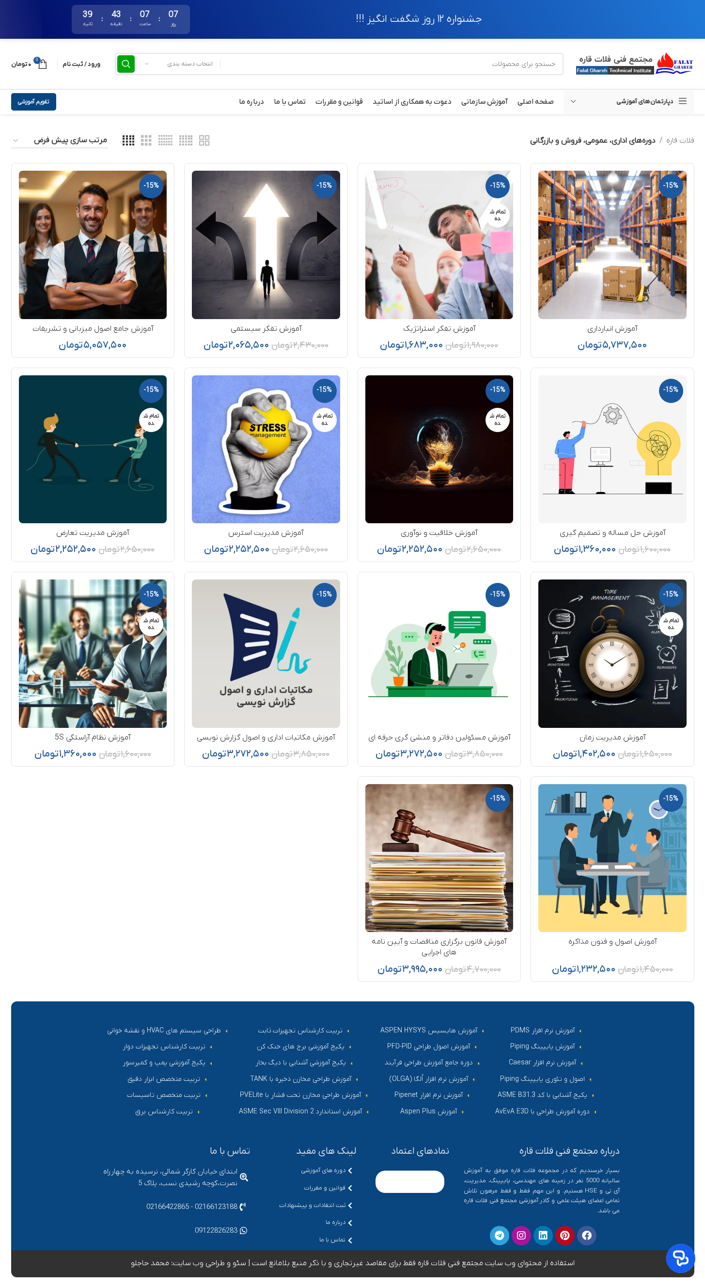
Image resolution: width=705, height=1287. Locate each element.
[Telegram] (499, 1235)
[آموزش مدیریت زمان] (612, 653)
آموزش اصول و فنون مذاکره (612, 942)
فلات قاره (680, 140)
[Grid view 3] (146, 141)
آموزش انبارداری (612, 329)
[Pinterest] (565, 1235)
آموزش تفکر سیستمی (266, 329)
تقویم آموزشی (33, 102)
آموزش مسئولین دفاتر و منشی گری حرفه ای (439, 737)
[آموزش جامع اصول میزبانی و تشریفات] (93, 245)
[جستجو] (126, 64)
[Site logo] (633, 63)
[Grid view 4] (128, 141)
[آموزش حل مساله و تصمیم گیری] (612, 449)
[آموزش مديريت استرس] (266, 449)
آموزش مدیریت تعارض (92, 533)
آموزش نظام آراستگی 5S (92, 737)
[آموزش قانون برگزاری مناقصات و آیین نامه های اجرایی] (439, 858)
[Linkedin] (543, 1235)
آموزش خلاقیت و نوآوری (439, 533)
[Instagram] (521, 1235)
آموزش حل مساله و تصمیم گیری (612, 533)
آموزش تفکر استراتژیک (439, 329)
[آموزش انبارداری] (612, 245)
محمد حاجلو (150, 1263)
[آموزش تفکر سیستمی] (266, 245)
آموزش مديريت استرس (265, 533)
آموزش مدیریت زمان (612, 737)
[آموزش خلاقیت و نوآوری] (439, 449)
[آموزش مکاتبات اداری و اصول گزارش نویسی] (266, 653)
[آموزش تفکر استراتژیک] (439, 245)
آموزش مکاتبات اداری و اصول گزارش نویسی (266, 737)
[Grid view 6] (165, 141)
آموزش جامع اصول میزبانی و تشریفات (92, 329)
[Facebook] (586, 1235)
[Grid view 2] (204, 141)
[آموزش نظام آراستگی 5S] (93, 653)
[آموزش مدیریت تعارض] (93, 449)
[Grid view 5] (185, 141)
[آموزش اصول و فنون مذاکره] (612, 858)
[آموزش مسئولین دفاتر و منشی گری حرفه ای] (439, 653)
